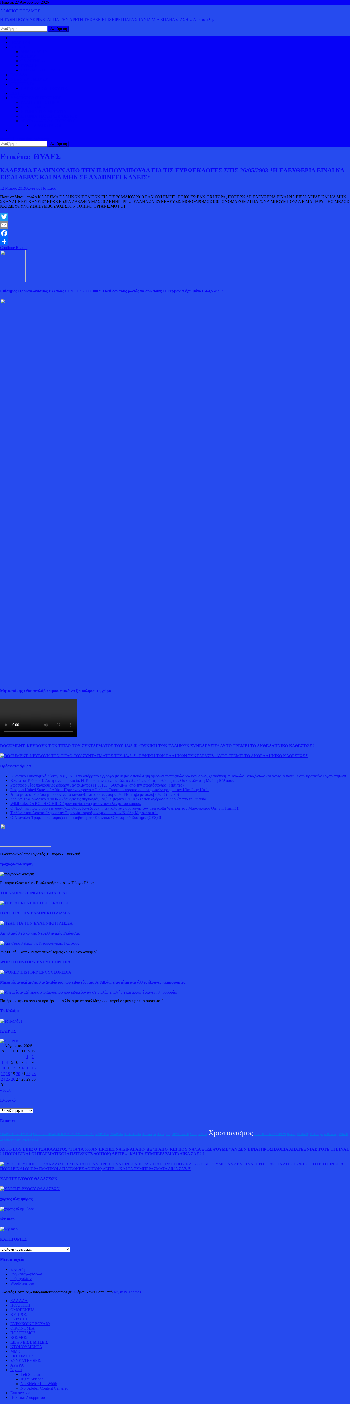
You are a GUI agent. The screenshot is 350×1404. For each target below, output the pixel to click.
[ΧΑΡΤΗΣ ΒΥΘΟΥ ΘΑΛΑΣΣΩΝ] (30, 1188)
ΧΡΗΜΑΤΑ (102, 1134)
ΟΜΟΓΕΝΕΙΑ (32, 61)
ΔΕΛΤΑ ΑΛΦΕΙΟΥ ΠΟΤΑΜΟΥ (47, 121)
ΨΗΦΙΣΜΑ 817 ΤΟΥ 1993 (16, 1134)
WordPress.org (22, 1283)
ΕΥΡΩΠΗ (29, 65)
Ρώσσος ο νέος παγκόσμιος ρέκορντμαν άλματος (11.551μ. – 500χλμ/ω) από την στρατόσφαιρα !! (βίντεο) (97, 785)
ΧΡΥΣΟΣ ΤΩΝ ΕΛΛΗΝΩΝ (270, 1134)
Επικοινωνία (20, 1393)
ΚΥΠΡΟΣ (28, 56)
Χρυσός (291, 1134)
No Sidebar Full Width (38, 1383)
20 (18, 1073)
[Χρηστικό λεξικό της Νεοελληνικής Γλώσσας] (39, 943)
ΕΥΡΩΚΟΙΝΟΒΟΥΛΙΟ (40, 70)
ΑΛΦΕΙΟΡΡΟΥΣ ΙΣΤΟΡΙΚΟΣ (35, 98)
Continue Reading (14, 247)
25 (8, 1079)
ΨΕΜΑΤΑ (302, 1134)
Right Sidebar (31, 1379)
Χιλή (168, 1134)
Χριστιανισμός (230, 1133)
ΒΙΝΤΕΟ (18, 93)
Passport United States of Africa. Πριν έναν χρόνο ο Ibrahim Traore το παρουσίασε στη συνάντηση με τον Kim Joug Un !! (109, 790)
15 (28, 1068)
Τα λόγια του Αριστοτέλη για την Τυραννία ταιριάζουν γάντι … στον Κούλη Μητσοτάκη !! (84, 813)
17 (3, 1073)
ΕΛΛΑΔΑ (19, 75)
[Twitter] (175, 217)
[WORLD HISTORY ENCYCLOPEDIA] (35, 972)
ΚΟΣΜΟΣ (18, 47)
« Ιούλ (5, 1090)
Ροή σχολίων (21, 1278)
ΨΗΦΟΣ (343, 1134)
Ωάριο (193, 1134)
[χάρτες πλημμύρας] (17, 1209)
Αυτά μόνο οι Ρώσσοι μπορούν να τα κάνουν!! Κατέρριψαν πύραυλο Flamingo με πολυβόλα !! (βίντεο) (94, 794)
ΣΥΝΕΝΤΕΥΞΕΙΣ (25, 1360)
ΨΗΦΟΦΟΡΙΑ (132, 1134)
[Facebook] (175, 233)
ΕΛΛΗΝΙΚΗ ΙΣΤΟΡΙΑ (40, 102)
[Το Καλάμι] (11, 1021)
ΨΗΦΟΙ (314, 1134)
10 (3, 1068)
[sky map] (9, 1229)
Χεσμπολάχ (7, 1139)
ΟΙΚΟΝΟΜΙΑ (22, 84)
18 (8, 1073)
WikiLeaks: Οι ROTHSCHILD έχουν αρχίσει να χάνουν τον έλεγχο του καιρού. (75, 803)
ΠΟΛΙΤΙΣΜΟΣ (33, 107)
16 (34, 1068)
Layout (16, 1370)
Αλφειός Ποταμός (41, 188)
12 (13, 1068)
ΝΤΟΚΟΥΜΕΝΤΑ (26, 1347)
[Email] (175, 225)
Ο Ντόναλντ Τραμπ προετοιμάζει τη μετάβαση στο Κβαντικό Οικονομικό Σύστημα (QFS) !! (85, 817)
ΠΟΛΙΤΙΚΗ (20, 42)
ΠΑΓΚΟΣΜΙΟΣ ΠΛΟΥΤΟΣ (44, 88)
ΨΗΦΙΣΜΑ (116, 1134)
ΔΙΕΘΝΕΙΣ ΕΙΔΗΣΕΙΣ (29, 79)
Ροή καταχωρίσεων (26, 1274)
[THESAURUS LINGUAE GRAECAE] (35, 903)
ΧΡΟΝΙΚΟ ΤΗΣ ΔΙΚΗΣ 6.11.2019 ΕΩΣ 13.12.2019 (63, 1134)
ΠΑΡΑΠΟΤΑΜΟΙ (46, 125)
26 (13, 1079)
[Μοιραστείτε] (175, 241)
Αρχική (16, 38)
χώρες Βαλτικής (329, 1134)
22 (28, 1073)
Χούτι (18, 1139)
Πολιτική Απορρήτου (27, 1397)
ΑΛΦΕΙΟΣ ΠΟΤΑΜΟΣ (20, 11)
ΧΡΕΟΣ (202, 1134)
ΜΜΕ (15, 1351)
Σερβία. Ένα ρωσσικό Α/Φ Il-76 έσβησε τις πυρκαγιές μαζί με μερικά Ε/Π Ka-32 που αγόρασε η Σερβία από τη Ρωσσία (108, 799)
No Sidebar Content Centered (44, 1388)
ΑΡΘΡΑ (17, 1365)
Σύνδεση (17, 1269)
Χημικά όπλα (30, 1139)
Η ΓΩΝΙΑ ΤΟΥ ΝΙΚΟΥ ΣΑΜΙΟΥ (48, 116)
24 (3, 1079)
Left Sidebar (30, 1374)
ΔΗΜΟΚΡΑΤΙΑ (33, 51)
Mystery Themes (127, 1292)
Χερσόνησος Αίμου (153, 1134)
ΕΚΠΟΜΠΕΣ (22, 1356)
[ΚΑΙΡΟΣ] (9, 1041)
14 (23, 1068)
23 (34, 1073)
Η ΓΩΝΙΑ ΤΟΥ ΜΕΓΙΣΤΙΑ (43, 111)
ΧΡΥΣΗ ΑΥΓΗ (180, 1134)
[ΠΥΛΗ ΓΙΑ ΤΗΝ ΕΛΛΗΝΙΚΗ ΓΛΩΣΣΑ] (36, 923)
